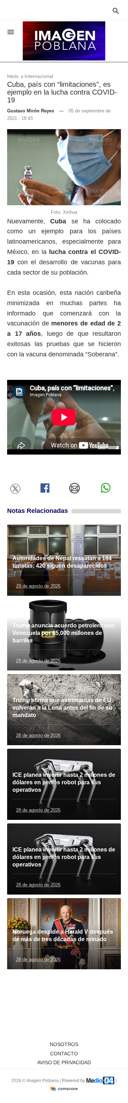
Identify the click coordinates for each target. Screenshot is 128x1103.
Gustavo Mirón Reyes (30, 110)
